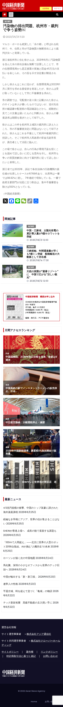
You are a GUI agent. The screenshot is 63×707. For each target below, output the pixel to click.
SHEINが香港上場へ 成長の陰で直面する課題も (29, 531)
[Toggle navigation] (11, 14)
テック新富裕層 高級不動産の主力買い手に (27, 602)
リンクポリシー (49, 652)
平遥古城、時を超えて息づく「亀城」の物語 (27, 591)
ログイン (57, 8)
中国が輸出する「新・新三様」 (20, 576)
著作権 (29, 652)
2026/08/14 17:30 (39, 260)
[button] (57, 14)
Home (34, 701)
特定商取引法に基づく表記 (21, 656)
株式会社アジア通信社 (39, 634)
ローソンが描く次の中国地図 (19, 558)
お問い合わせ (50, 656)
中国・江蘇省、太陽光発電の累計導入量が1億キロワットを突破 (43, 233)
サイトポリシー (10, 652)
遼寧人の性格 (10, 584)
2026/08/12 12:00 (39, 280)
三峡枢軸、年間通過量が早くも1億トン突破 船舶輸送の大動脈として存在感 (43, 253)
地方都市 (8, 21)
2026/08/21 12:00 (39, 240)
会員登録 (45, 8)
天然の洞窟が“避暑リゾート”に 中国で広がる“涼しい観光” (42, 274)
